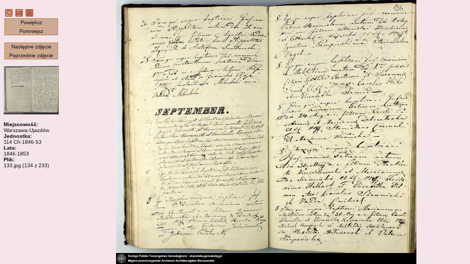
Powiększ (31, 22)
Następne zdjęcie (31, 47)
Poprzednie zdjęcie (31, 55)
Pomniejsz (31, 31)
